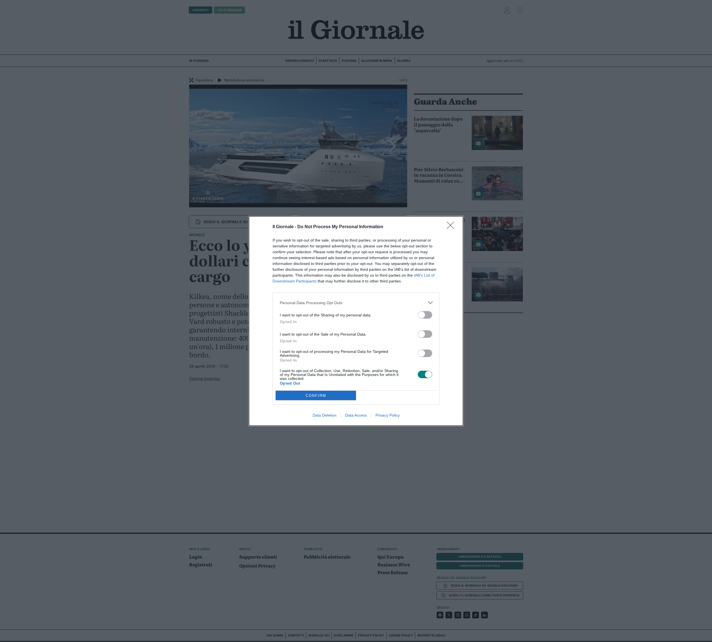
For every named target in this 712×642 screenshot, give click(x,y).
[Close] (452, 227)
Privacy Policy (387, 415)
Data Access (356, 415)
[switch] (425, 315)
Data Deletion (325, 415)
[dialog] (356, 321)
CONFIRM (316, 395)
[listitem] (356, 303)
